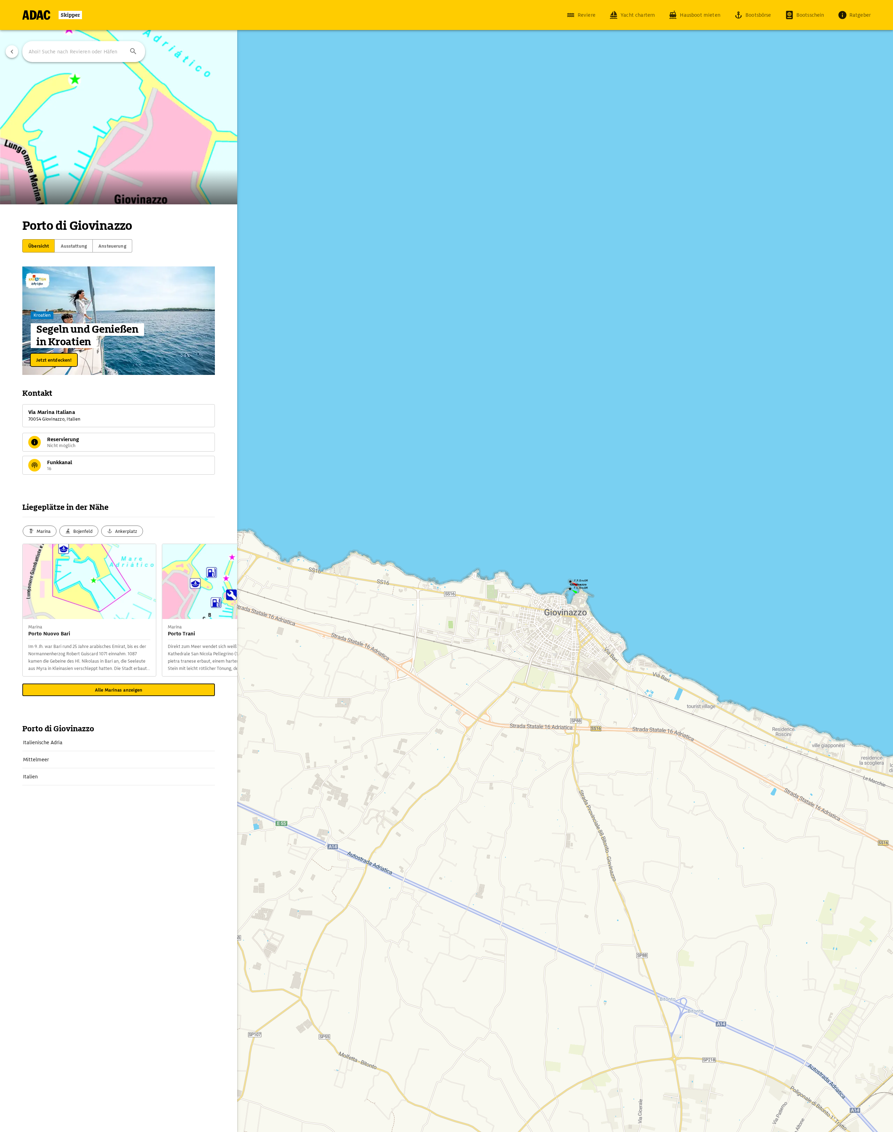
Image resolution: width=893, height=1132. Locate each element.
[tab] (38, 245)
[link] (118, 742)
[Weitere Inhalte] (223, 610)
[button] (133, 51)
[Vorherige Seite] (12, 51)
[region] (446, 566)
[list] (118, 759)
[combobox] (83, 51)
